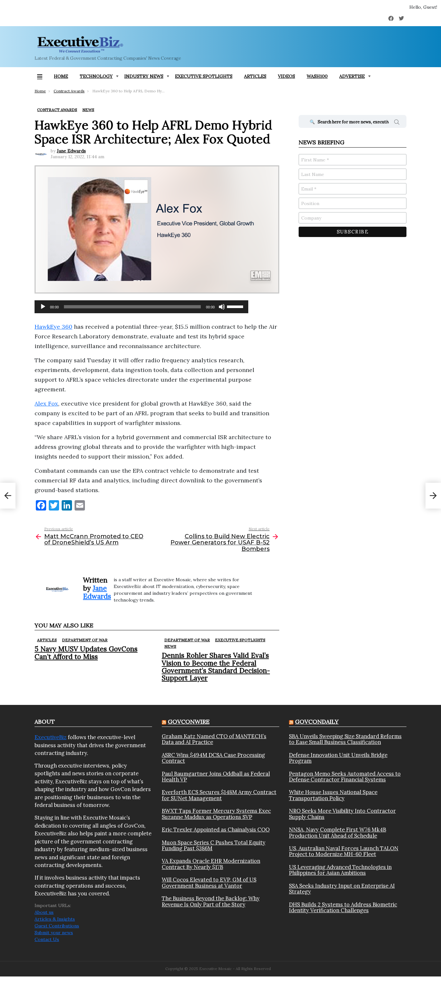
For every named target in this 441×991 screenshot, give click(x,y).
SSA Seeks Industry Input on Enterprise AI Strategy (342, 889)
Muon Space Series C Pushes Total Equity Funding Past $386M (213, 846)
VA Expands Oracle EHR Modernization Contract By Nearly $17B (211, 864)
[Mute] (222, 307)
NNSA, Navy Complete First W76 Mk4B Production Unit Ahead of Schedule (337, 833)
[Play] (43, 307)
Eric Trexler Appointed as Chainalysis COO (216, 829)
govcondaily (317, 721)
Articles (255, 76)
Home (61, 76)
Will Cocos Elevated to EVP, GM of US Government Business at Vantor (209, 883)
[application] (141, 306)
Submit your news (54, 932)
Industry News (143, 76)
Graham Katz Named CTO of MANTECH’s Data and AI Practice (214, 739)
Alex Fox (46, 403)
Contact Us (47, 939)
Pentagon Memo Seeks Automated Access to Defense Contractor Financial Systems (345, 777)
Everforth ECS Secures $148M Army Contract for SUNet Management (219, 795)
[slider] (236, 306)
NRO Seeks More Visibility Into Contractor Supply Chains (342, 814)
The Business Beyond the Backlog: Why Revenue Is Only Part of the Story (211, 901)
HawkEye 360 (53, 326)
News (170, 646)
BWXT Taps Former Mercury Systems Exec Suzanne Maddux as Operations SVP (216, 814)
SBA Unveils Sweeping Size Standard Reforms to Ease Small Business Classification (345, 739)
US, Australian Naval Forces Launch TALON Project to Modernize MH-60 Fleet (343, 851)
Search (396, 123)
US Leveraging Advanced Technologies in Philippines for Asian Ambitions (340, 870)
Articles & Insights (55, 919)
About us (44, 912)
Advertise (352, 76)
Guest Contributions (57, 926)
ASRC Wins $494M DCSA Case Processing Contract (213, 758)
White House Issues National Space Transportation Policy (333, 795)
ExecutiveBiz (51, 737)
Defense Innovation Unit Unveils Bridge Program (338, 758)
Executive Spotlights (203, 76)
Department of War (85, 639)
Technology (96, 76)
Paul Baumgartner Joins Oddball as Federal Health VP (216, 777)
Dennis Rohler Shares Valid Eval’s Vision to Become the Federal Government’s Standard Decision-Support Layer (216, 666)
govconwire (189, 721)
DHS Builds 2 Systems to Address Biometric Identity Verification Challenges (343, 908)
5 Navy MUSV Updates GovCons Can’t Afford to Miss (86, 653)
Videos (286, 76)
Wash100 (317, 76)
